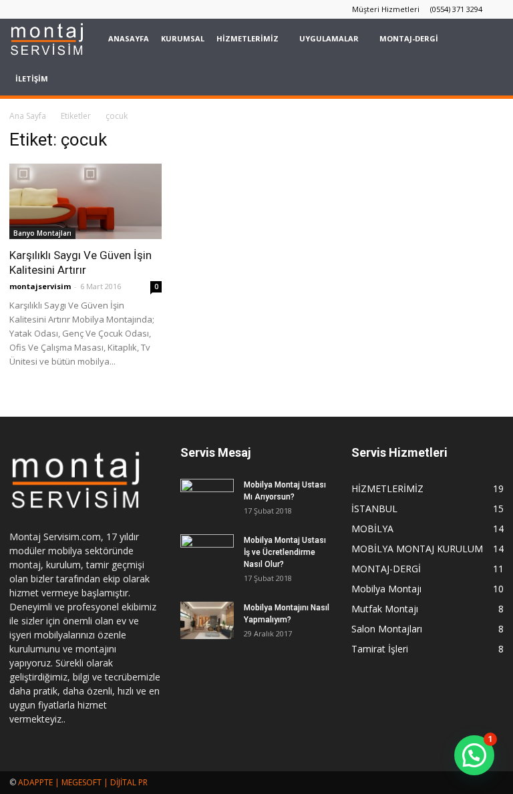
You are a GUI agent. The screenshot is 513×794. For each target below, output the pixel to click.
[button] (488, 59)
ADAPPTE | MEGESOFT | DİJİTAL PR (83, 782)
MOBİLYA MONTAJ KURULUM (417, 548)
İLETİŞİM (31, 78)
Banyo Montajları (42, 233)
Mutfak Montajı (384, 608)
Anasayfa (128, 38)
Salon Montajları (386, 628)
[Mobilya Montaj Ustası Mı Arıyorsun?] (207, 497)
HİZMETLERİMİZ (247, 38)
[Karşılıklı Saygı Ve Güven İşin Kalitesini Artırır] (85, 201)
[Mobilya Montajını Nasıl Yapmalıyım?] (207, 620)
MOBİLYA (372, 528)
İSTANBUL (374, 508)
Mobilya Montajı (386, 588)
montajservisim (40, 286)
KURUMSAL (182, 38)
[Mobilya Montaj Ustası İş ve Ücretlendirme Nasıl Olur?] (207, 553)
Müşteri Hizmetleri (385, 9)
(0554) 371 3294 (456, 9)
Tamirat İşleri (379, 648)
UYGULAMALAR (329, 38)
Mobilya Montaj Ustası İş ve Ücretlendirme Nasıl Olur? (285, 552)
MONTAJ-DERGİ (408, 38)
